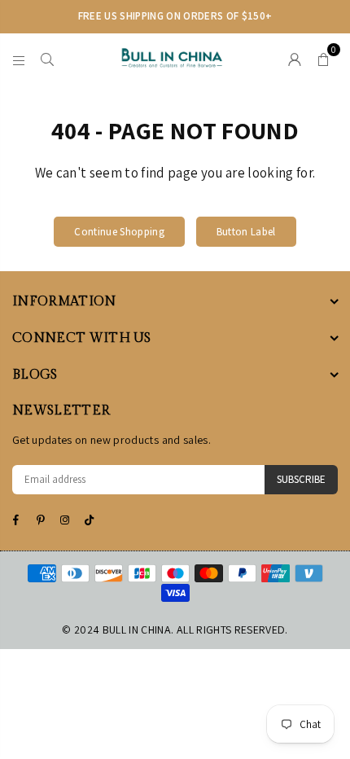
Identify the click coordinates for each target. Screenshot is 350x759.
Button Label (246, 232)
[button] (323, 58)
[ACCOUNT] (295, 58)
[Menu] (19, 58)
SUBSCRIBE (301, 479)
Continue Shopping (119, 232)
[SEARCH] (47, 58)
